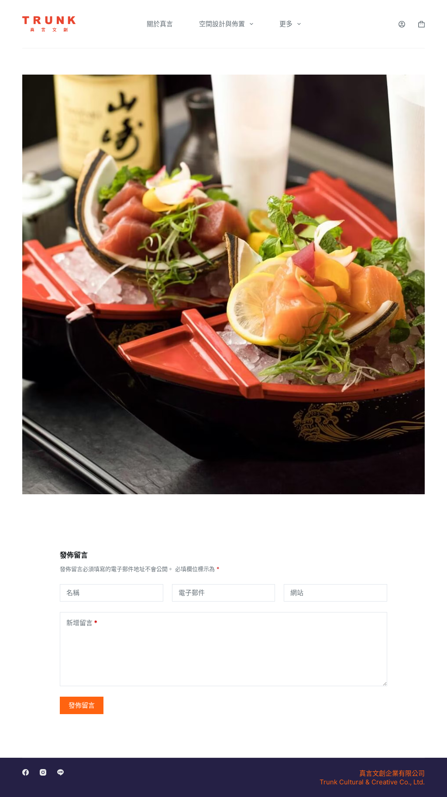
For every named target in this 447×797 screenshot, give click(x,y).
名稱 (72, 592)
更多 (285, 24)
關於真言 (160, 24)
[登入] (402, 24)
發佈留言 (82, 705)
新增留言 (81, 623)
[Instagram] (43, 772)
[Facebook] (25, 772)
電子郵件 (192, 592)
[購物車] (421, 24)
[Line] (60, 772)
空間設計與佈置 (222, 24)
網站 (296, 592)
